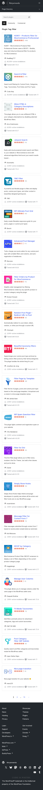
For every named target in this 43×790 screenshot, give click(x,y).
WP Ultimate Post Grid (23, 211)
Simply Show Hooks (22, 484)
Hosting (5, 715)
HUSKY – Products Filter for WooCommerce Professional (26, 37)
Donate (26, 733)
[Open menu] (40, 3)
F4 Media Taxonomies (23, 609)
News (4, 712)
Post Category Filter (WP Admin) (21, 640)
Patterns (25, 719)
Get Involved (27, 726)
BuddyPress (7, 753)
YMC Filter (18, 178)
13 (24, 697)
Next (28, 697)
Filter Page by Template (24, 378)
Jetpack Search (20, 140)
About (4, 708)
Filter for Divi (19, 448)
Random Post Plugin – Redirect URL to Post (23, 314)
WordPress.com (9, 743)
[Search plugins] (29, 17)
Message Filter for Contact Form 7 (22, 517)
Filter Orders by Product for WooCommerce (24, 278)
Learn (4, 726)
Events (25, 729)
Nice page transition (22, 669)
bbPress (6, 750)
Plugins (25, 715)
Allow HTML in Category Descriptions (23, 105)
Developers (6, 733)
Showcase (26, 708)
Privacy (5, 719)
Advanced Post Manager (24, 241)
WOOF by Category (22, 546)
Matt (5, 746)
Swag (25, 736)
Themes (25, 712)
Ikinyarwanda (12, 763)
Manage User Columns (23, 579)
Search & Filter (20, 74)
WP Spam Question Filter (24, 414)
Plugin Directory (7, 9)
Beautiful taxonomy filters (25, 346)
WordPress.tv (8, 736)
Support (5, 729)
